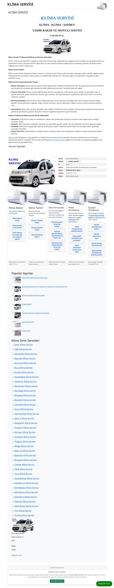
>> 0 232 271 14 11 (57, 581)
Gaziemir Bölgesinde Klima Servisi (33, 295)
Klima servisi (13, 137)
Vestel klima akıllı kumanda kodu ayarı (35, 278)
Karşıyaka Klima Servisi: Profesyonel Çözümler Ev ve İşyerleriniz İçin (44, 287)
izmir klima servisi (58, 140)
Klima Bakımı (13, 211)
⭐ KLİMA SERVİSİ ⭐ (73, 161)
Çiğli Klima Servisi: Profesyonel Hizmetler (35, 313)
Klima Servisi (26, 331)
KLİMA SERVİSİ (20, 4)
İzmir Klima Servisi (28, 322)
